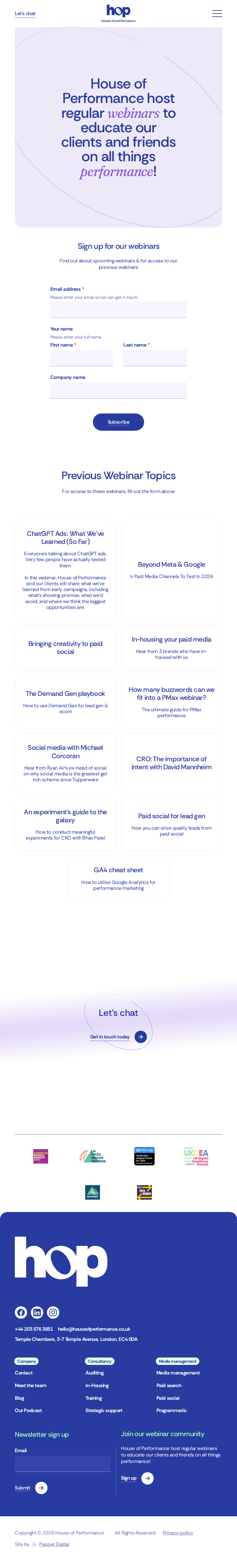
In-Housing (96, 1385)
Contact (23, 1373)
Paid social (168, 1398)
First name (63, 345)
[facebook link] (21, 1312)
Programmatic (171, 1410)
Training (93, 1398)
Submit (22, 1488)
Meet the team (31, 1385)
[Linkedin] (37, 1312)
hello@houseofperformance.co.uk (94, 1329)
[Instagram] (53, 1312)
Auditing (94, 1373)
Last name (136, 345)
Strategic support (103, 1410)
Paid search (168, 1385)
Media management (178, 1373)
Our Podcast (28, 1410)
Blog (19, 1398)
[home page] (118, 14)
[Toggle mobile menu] (217, 13)
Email (21, 1450)
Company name (67, 377)
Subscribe (118, 422)
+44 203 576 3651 (34, 1329)
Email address (67, 289)
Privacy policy (178, 1533)
